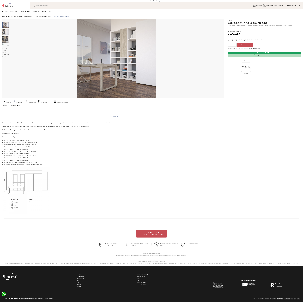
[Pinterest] (245, 274)
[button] (151, 234)
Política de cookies (141, 282)
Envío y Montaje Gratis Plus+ (264, 52)
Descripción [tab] (114, 116)
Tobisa (230, 20)
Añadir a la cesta (245, 44)
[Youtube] (256, 274)
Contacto (79, 274)
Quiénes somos (81, 276)
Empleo (79, 282)
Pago (138, 278)
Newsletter (80, 284)
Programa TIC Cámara (142, 284)
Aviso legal (79, 286)
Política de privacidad (142, 274)
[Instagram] (252, 274)
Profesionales (80, 278)
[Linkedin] (248, 274)
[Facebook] (241, 274)
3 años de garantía (193, 244)
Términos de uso (141, 276)
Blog (78, 280)
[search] (34, 5)
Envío (138, 280)
